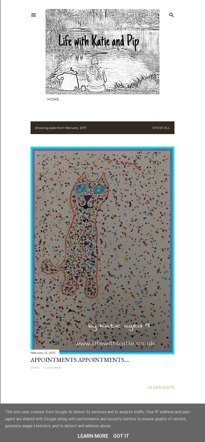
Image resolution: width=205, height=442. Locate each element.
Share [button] (34, 367)
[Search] (171, 14)
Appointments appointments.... (79, 360)
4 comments (51, 367)
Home (53, 99)
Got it (121, 436)
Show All (161, 128)
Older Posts (161, 387)
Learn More (93, 436)
